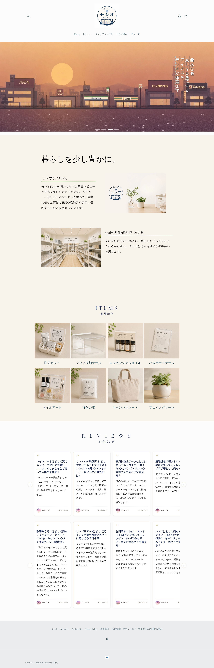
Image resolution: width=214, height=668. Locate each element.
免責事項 (104, 629)
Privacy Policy (91, 629)
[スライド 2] (103, 129)
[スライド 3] (110, 129)
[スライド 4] (116, 129)
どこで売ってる (37, 663)
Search (54, 629)
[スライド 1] (97, 129)
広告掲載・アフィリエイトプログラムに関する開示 (137, 629)
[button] (28, 16)
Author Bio (77, 629)
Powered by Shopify (51, 663)
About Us (64, 629)
